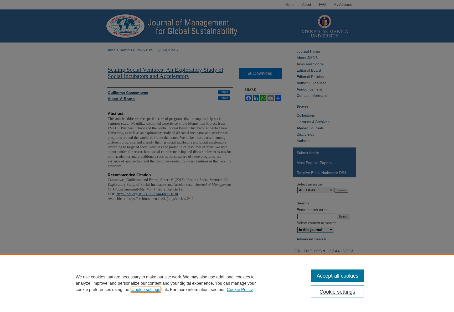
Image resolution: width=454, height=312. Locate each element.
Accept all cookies (337, 276)
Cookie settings (145, 289)
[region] (227, 283)
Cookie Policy (240, 289)
